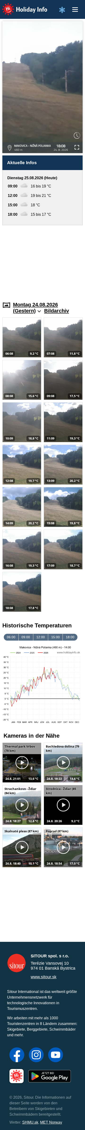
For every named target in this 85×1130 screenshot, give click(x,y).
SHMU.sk (30, 1122)
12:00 (40, 637)
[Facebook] (16, 1055)
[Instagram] (36, 1055)
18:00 (70, 637)
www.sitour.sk (43, 977)
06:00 (11, 637)
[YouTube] (55, 1055)
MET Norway (51, 1122)
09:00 (25, 637)
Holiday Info (20, 6)
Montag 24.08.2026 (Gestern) (35, 308)
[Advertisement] (42, 260)
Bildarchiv (56, 311)
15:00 (55, 637)
